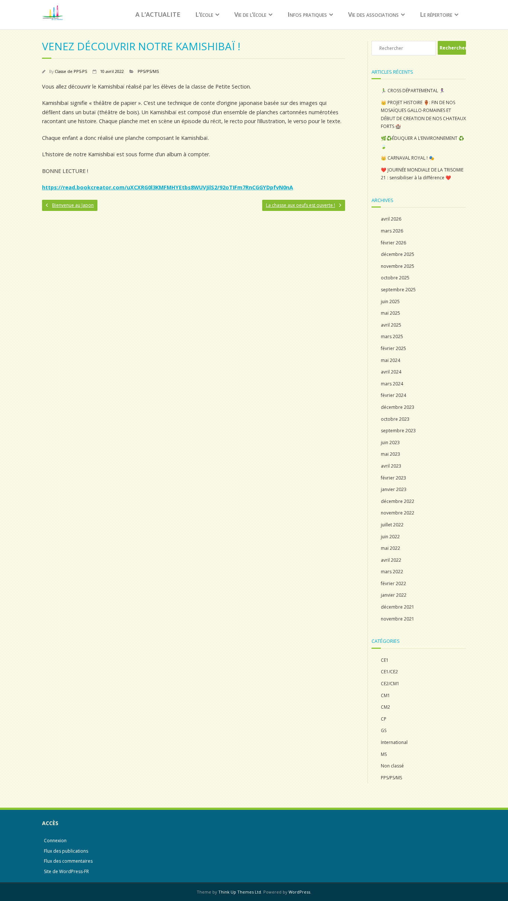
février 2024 (393, 395)
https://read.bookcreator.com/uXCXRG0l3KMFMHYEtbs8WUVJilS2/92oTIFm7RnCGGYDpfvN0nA (167, 187)
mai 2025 (390, 313)
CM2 (385, 707)
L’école (204, 14)
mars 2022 (392, 571)
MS (384, 754)
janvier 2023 (393, 489)
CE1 (385, 660)
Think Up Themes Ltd (239, 892)
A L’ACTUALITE (157, 14)
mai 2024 (390, 360)
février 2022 (393, 583)
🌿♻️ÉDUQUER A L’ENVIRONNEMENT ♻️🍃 (422, 142)
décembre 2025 (397, 254)
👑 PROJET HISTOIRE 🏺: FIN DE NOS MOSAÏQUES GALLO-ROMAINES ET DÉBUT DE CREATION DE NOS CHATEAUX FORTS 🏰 (423, 114)
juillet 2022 (392, 525)
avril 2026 (391, 219)
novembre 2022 (397, 513)
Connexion (55, 840)
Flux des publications (66, 851)
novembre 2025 (397, 266)
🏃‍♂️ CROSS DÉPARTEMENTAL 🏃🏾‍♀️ (413, 90)
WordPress (299, 892)
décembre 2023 (397, 407)
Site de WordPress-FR (66, 871)
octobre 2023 (395, 419)
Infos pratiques (307, 14)
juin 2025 (390, 301)
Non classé (392, 766)
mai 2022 (390, 548)
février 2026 (393, 243)
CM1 (385, 695)
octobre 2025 (395, 278)
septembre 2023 (398, 430)
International (394, 742)
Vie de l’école (250, 14)
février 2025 (393, 348)
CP (383, 719)
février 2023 (393, 478)
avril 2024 (391, 372)
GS (383, 730)
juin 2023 (390, 442)
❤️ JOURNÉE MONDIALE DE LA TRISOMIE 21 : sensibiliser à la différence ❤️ (422, 174)
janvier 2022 (393, 595)
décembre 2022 (397, 501)
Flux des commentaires (68, 861)
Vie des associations (373, 14)
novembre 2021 (397, 619)
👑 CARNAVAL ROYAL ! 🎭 (407, 158)
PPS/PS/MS (148, 71)
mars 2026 (392, 231)
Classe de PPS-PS (71, 71)
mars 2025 (392, 336)
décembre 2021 (397, 607)
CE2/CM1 (390, 683)
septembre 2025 (398, 289)
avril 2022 (391, 560)
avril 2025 (391, 325)
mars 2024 (392, 384)
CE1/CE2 (389, 671)
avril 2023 (391, 466)
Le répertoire (436, 14)
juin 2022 (390, 536)
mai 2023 (390, 454)
